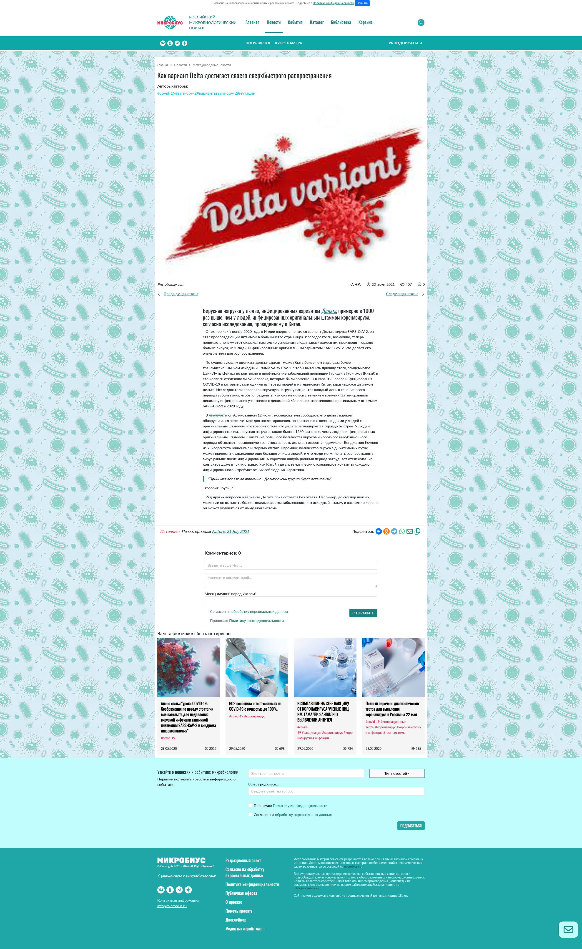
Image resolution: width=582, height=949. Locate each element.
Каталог (317, 22)
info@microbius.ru (172, 906)
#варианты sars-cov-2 (217, 93)
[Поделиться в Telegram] (394, 531)
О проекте (234, 902)
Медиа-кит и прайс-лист (244, 928)
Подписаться (408, 43)
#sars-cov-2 (186, 93)
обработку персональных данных (259, 611)
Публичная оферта (241, 893)
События (295, 22)
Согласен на (293, 814)
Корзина (366, 22)
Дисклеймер (236, 920)
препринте (217, 415)
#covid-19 (166, 93)
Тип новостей (395, 773)
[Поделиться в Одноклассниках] (386, 531)
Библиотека (341, 22)
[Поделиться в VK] (379, 531)
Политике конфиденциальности (333, 3)
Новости (274, 22)
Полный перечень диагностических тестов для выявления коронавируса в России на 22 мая (392, 708)
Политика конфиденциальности (252, 884)
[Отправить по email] (409, 531)
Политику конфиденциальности (256, 620)
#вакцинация (311, 732)
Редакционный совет (243, 860)
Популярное (258, 43)
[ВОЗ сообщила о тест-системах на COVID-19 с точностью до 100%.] (257, 667)
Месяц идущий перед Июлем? (230, 593)
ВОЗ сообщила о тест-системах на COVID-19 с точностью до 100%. (255, 706)
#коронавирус (254, 716)
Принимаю (290, 805)
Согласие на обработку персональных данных (245, 872)
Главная (253, 22)
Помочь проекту (239, 911)
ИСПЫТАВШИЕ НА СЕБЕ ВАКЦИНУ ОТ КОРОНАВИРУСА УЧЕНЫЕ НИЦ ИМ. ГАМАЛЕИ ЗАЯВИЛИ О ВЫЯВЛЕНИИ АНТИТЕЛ (323, 711)
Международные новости (212, 65)
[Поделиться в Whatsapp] (402, 531)
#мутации (246, 93)
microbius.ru (352, 866)
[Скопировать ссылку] (417, 531)
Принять (362, 3)
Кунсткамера (288, 43)
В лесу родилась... (263, 784)
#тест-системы (394, 732)
